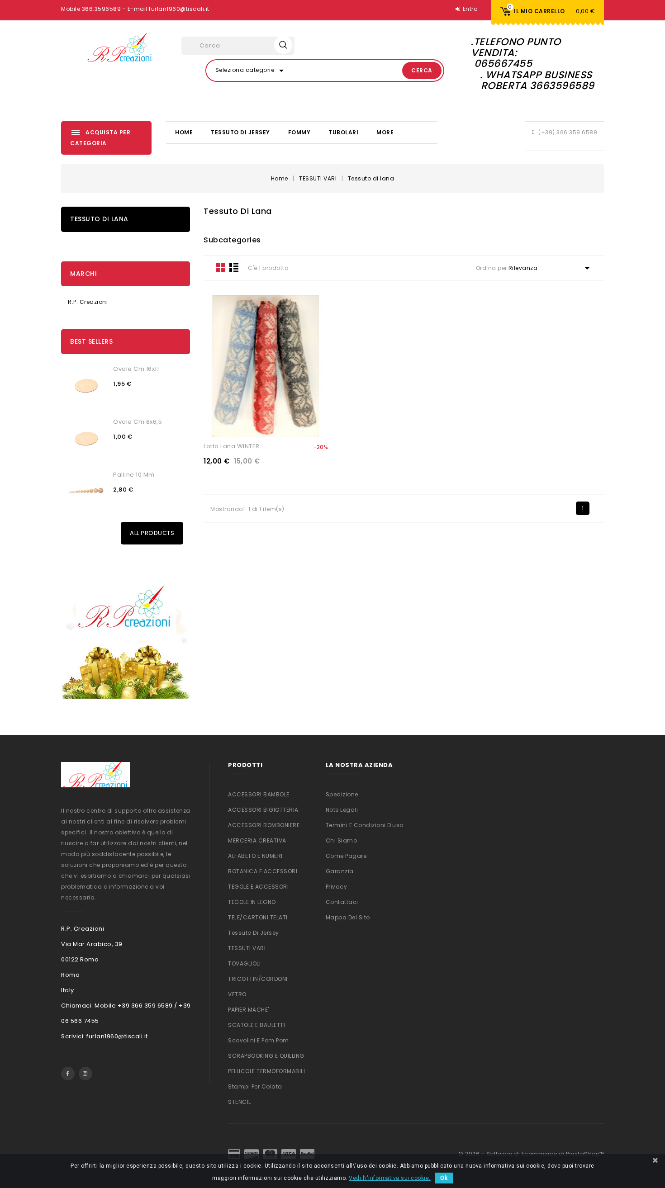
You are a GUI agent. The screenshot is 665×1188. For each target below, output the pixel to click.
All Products (152, 533)
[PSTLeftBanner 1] (125, 632)
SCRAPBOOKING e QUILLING (266, 1056)
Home (184, 132)
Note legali (342, 810)
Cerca (421, 70)
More (385, 132)
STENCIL (239, 1102)
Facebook (68, 1073)
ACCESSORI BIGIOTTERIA (263, 810)
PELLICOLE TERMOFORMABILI (266, 1071)
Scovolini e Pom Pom (258, 1040)
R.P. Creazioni (88, 302)
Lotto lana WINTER (232, 446)
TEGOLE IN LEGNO (252, 902)
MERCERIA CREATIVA (257, 840)
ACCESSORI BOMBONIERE (263, 825)
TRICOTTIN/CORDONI (258, 979)
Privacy (336, 886)
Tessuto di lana (99, 218)
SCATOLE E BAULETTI (256, 1025)
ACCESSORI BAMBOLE (259, 794)
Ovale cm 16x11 (136, 368)
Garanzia (340, 871)
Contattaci (342, 902)
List (233, 267)
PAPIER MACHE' (248, 1009)
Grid (220, 267)
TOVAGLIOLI (244, 963)
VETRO (237, 994)
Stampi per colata (255, 1086)
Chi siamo (341, 840)
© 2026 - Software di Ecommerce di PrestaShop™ (531, 1154)
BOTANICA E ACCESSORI (262, 871)
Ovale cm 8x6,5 (137, 421)
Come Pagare (346, 856)
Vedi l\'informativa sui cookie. (390, 1178)
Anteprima (298, 424)
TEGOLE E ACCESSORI (258, 886)
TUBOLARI (343, 132)
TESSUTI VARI (247, 948)
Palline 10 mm (134, 474)
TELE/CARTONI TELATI (258, 917)
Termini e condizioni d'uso (365, 825)
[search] (283, 45)
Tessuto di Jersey (240, 132)
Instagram (85, 1073)
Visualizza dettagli (233, 424)
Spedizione (342, 794)
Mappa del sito (348, 917)
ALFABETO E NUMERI (255, 856)
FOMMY (299, 132)
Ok (444, 1178)
